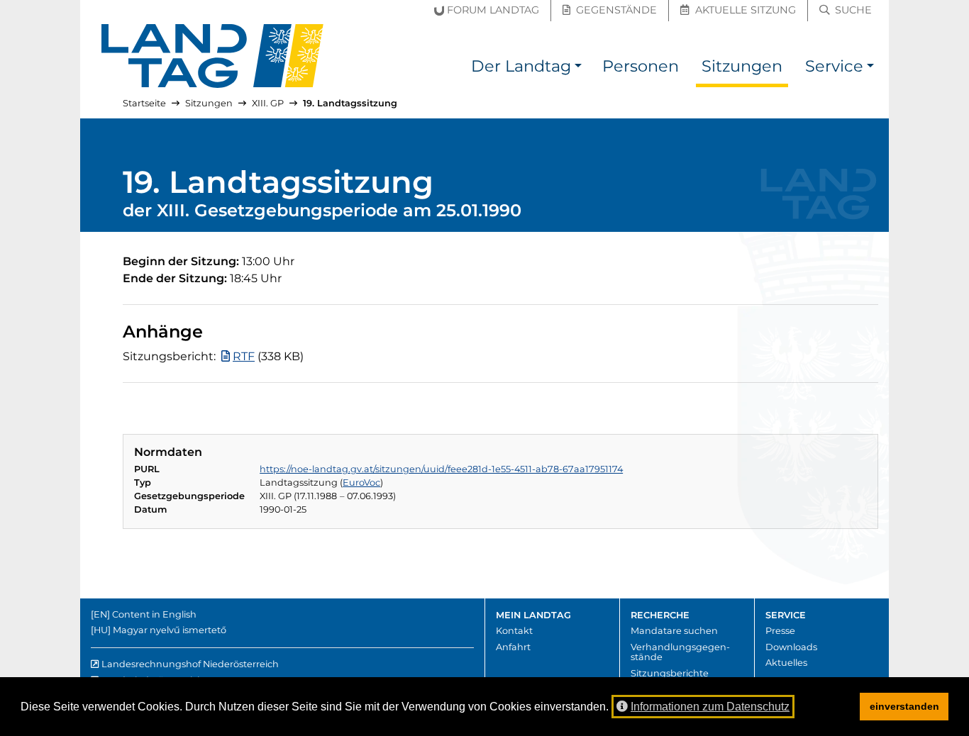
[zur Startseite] (212, 56)
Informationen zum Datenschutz (710, 707)
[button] (578, 68)
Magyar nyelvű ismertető (169, 630)
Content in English (154, 614)
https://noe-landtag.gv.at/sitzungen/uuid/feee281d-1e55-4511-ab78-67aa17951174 (441, 469)
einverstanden (904, 706)
